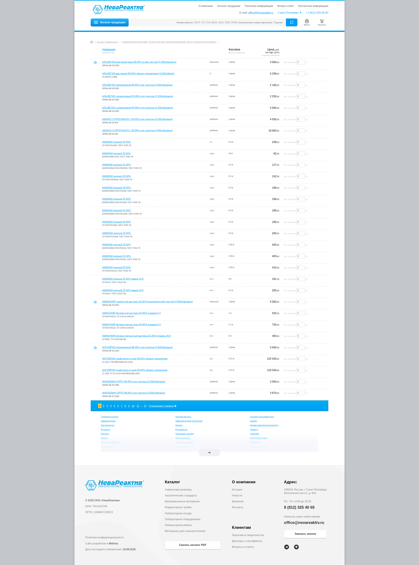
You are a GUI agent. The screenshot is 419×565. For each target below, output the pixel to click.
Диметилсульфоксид (110, 442)
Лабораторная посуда (178, 513)
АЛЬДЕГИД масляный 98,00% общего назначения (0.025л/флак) (138, 73)
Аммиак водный (108, 421)
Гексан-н (254, 429)
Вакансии (238, 501)
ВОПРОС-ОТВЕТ (285, 6)
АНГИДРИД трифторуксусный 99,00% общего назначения (134, 358)
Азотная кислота (183, 417)
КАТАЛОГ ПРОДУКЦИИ (228, 6)
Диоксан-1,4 (255, 442)
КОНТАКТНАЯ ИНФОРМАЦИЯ (313, 6)
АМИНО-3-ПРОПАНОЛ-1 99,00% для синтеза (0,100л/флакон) (137, 119)
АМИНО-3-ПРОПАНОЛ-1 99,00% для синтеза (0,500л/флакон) (137, 130)
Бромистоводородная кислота (264, 425)
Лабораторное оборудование (182, 519)
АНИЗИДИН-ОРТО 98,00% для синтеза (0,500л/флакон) (133, 392)
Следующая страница (161, 406)
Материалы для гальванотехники (185, 531)
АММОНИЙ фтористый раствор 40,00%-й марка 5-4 (131, 313)
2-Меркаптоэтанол (109, 417)
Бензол (178, 425)
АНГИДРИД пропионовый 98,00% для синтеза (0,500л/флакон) (137, 347)
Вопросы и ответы (243, 547)
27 (145, 406)
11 (138, 406)
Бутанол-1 (105, 429)
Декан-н (104, 438)
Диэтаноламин (182, 446)
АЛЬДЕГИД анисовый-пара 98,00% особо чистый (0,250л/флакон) (139, 62)
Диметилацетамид (258, 438)
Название (108, 49)
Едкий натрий (256, 451)
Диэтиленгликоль (258, 446)
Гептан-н (105, 434)
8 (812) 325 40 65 (299, 507)
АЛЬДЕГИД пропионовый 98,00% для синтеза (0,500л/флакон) (137, 85)
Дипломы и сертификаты (247, 541)
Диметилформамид (184, 442)
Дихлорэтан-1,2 (108, 446)
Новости (237, 495)
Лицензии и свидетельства (248, 535)
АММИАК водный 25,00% (116, 142)
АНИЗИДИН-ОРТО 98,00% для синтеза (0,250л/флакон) (133, 381)
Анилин (253, 421)
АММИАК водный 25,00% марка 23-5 (123, 278)
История (237, 489)
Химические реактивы (178, 489)
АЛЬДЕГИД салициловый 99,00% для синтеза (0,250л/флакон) (137, 107)
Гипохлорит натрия (184, 434)
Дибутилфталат (182, 438)
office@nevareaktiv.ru (260, 12)
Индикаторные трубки (178, 507)
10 (133, 406)
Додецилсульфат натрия (112, 451)
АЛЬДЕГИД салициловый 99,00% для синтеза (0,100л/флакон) (137, 96)
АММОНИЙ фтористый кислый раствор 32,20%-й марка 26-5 (136, 335)
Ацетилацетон (107, 425)
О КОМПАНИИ (206, 6)
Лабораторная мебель (178, 525)
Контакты (237, 507)
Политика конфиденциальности (104, 537)
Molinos (113, 543)
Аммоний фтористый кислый (188, 421)
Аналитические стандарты (181, 495)
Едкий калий (181, 451)
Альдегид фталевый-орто (262, 417)
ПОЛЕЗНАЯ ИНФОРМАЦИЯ (259, 6)
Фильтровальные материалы (182, 501)
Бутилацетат (181, 429)
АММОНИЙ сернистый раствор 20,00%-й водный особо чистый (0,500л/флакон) (147, 301)
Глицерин (254, 434)
